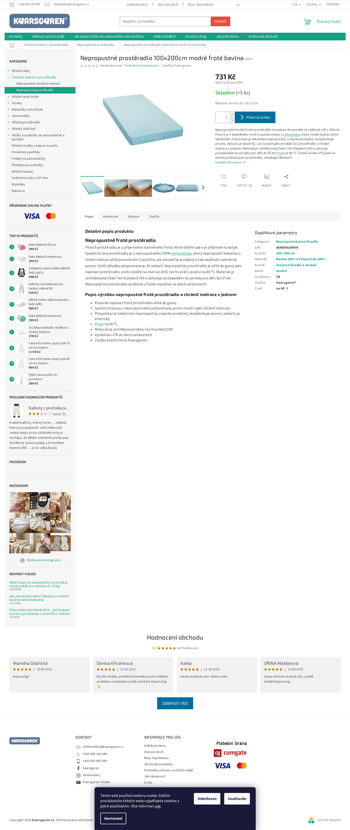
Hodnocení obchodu (175, 637)
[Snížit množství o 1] (232, 120)
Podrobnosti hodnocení (142, 65)
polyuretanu (291, 134)
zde (158, 806)
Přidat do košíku (258, 117)
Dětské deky (21, 71)
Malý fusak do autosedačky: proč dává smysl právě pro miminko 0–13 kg (38, 584)
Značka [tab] (154, 216)
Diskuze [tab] (133, 216)
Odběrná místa (137, 5)
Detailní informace (228, 162)
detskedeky (91, 775)
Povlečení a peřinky (26, 152)
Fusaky (17, 103)
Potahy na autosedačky (28, 158)
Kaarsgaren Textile (96, 782)
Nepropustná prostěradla (35, 90)
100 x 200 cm (285, 253)
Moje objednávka (200, 5)
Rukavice (18, 191)
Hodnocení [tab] (110, 216)
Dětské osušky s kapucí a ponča (35, 145)
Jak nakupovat (154, 776)
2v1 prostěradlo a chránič (296, 265)
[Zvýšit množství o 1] (232, 114)
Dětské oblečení (23, 128)
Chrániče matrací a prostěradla (34, 77)
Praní (280, 153)
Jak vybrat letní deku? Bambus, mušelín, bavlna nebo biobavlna (39, 598)
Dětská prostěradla (26, 122)
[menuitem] (16, 36)
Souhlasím (237, 798)
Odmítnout (207, 798)
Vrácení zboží (168, 5)
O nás (148, 782)
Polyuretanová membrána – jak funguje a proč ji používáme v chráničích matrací (39, 611)
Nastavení (113, 818)
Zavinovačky (21, 115)
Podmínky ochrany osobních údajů (168, 770)
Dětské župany (22, 171)
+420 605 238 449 (95, 754)
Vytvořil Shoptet (329, 820)
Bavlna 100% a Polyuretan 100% (300, 259)
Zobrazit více (175, 703)
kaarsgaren (91, 768)
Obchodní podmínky (158, 764)
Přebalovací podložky (27, 165)
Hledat (220, 21)
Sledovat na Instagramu (44, 560)
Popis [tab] (89, 216)
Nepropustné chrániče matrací (38, 83)
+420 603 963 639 (95, 761)
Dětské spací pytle (25, 96)
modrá (281, 271)
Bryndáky (18, 184)
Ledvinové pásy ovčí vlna (30, 178)
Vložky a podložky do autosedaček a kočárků (38, 137)
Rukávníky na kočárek (27, 109)
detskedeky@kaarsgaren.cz (103, 746)
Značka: (176, 65)
